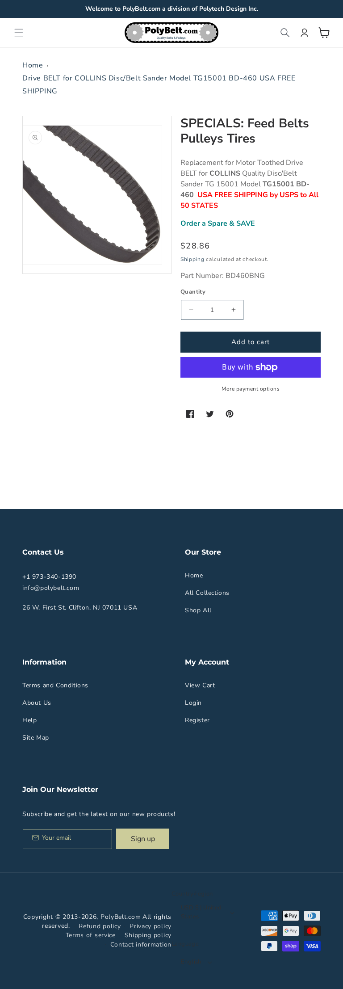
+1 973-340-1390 (49, 576)
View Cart (200, 685)
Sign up (143, 839)
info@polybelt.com (50, 588)
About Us (36, 703)
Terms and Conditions (55, 685)
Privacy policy (151, 926)
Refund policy (100, 926)
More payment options (251, 388)
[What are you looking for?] (285, 32)
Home (32, 65)
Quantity (192, 292)
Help (29, 720)
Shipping (192, 259)
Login (193, 703)
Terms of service (91, 935)
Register (197, 720)
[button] (19, 32)
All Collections (207, 593)
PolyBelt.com (120, 917)
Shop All (198, 610)
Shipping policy (148, 935)
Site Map (35, 737)
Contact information (141, 944)
